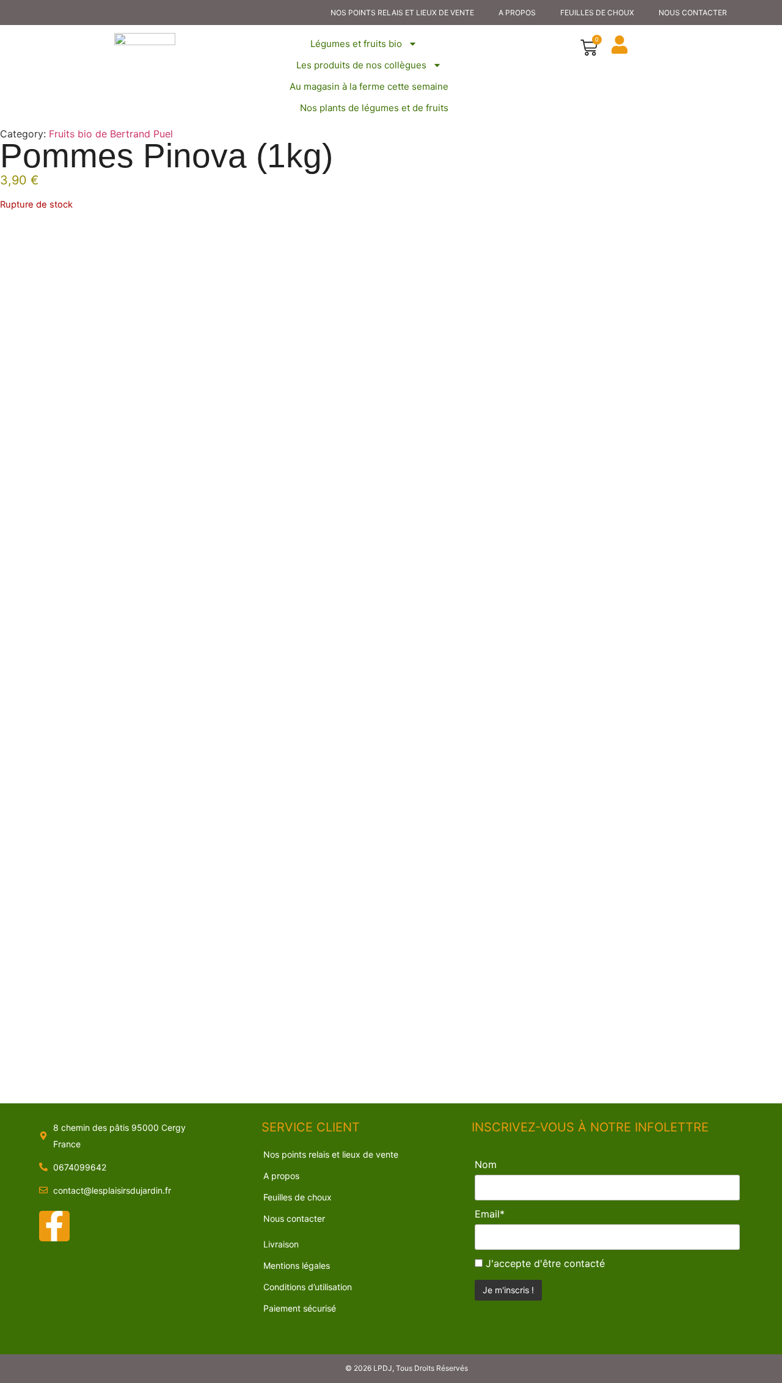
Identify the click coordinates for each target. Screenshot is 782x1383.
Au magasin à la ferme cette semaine (369, 86)
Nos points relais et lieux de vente (402, 12)
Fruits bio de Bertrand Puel (111, 134)
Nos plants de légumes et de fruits (374, 108)
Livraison (281, 1244)
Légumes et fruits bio (356, 43)
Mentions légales (296, 1265)
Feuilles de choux (597, 12)
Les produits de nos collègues (361, 65)
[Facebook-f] (54, 1226)
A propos (517, 12)
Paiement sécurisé (299, 1308)
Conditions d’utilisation (307, 1287)
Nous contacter (693, 12)
